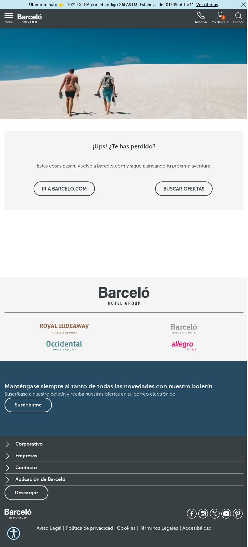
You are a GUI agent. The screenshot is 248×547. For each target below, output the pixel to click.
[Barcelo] (184, 328)
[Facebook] (192, 514)
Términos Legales (159, 528)
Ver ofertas (207, 4)
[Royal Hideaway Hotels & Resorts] (64, 328)
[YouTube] (226, 514)
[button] (243, 4)
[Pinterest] (238, 514)
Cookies (126, 528)
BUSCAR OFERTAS (183, 189)
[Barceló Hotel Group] (30, 18)
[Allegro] (183, 345)
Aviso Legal (49, 528)
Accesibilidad (196, 528)
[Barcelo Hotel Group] (18, 514)
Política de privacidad (89, 528)
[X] (215, 514)
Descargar (26, 493)
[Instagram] (203, 514)
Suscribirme (28, 405)
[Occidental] (64, 345)
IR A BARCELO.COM (64, 189)
